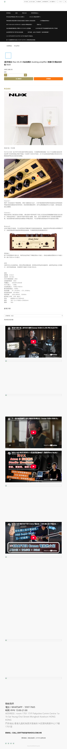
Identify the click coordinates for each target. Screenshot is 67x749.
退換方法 (39, 24)
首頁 (16, 13)
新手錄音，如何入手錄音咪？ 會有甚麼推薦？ (38, 32)
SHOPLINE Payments (36, 745)
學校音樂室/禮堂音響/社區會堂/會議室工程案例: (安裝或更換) (20, 20)
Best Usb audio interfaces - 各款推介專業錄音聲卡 (19, 24)
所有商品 (8, 13)
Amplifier (17, 46)
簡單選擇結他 (34, 13)
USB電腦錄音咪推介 (44, 20)
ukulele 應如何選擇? (34, 17)
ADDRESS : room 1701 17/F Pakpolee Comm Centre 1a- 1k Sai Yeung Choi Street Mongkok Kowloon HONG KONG (32, 716)
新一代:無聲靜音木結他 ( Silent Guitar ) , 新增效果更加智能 (20, 40)
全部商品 (9, 46)
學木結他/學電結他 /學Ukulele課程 (15, 17)
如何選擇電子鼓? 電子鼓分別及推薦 (14, 32)
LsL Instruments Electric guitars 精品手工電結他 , (19, 36)
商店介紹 (24, 13)
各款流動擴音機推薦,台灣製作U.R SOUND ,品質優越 (18, 28)
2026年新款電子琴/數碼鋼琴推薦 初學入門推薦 (46, 28)
